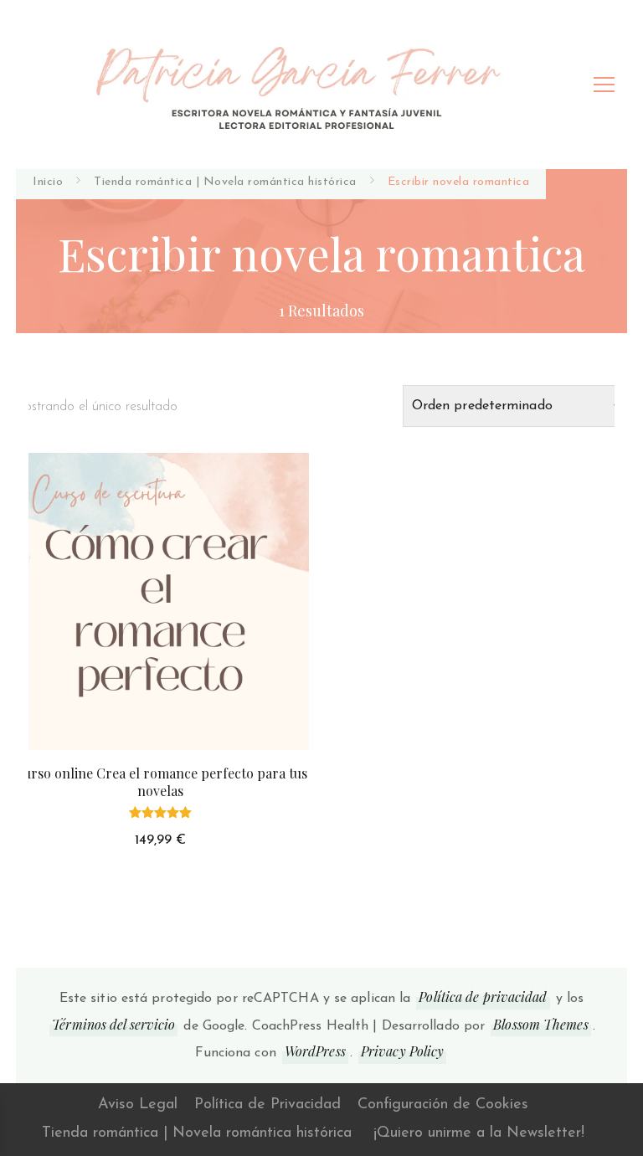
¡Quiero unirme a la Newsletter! (478, 1133)
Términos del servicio (113, 1024)
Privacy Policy (402, 1051)
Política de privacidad (483, 996)
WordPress (315, 1051)
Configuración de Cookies (443, 1104)
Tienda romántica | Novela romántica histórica (197, 1133)
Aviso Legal (137, 1104)
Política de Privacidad (267, 1104)
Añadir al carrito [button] (160, 618)
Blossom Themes (540, 1024)
